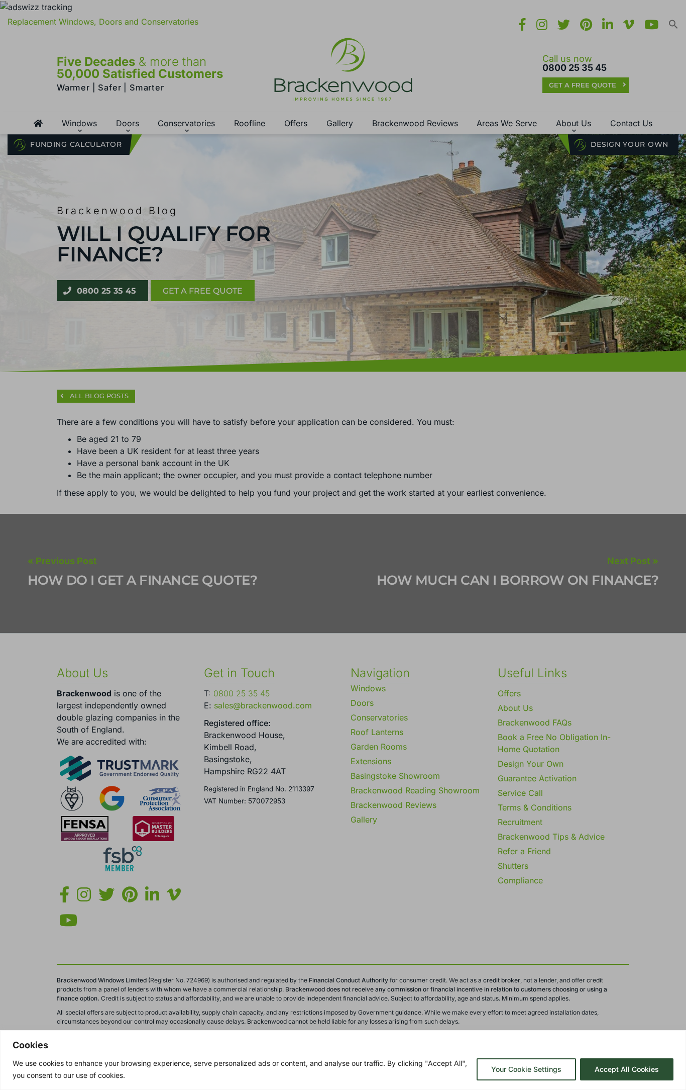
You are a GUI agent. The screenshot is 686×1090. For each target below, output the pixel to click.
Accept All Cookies (627, 1069)
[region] (343, 1060)
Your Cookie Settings (526, 1069)
